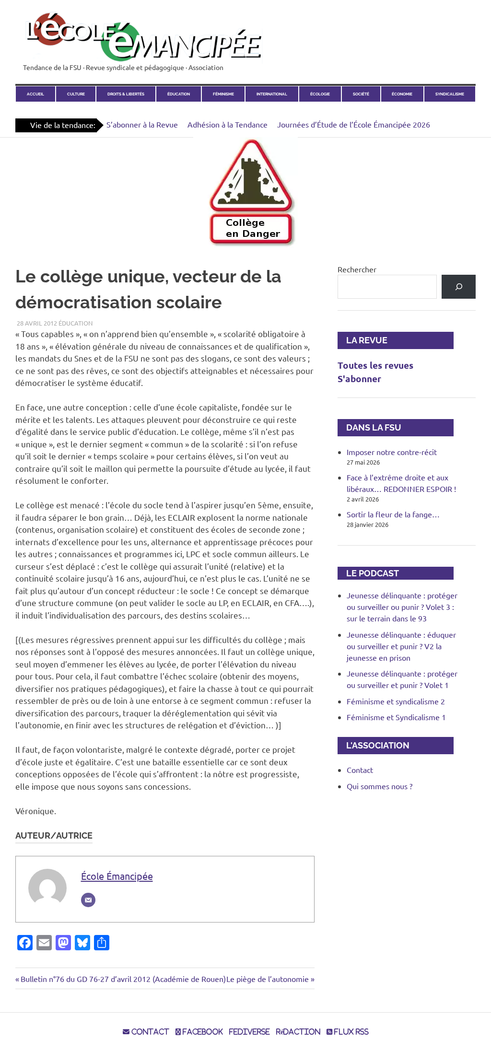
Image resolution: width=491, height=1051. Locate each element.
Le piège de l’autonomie (267, 978)
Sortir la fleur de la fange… (393, 514)
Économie (402, 94)
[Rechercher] (459, 286)
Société (361, 94)
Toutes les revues (375, 365)
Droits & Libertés (125, 94)
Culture (76, 94)
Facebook (202, 1031)
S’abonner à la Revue (142, 124)
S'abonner (359, 379)
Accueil (35, 94)
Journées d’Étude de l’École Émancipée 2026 (353, 124)
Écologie (320, 94)
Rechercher (357, 269)
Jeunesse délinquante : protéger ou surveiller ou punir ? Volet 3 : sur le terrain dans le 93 (402, 606)
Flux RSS (350, 1031)
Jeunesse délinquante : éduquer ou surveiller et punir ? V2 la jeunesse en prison (401, 646)
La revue (362, 340)
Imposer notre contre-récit (392, 451)
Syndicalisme (449, 94)
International (272, 94)
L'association (373, 745)
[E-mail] (88, 900)
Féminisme (223, 94)
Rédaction (298, 1031)
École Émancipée (117, 876)
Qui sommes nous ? (379, 786)
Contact (360, 769)
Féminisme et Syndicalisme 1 (396, 717)
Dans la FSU (369, 427)
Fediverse (249, 1031)
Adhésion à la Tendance (227, 124)
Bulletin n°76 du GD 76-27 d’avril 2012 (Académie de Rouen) (123, 978)
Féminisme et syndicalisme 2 (396, 701)
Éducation (178, 94)
